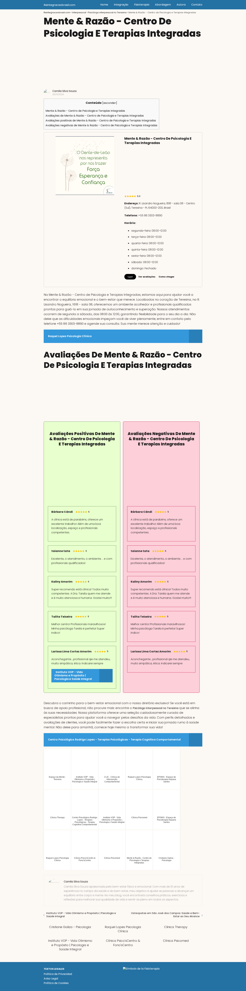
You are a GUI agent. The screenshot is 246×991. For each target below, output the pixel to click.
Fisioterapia (141, 5)
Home (104, 5)
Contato (196, 5)
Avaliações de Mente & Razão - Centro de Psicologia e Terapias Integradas (95, 116)
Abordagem (163, 5)
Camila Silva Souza (64, 91)
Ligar (130, 276)
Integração (121, 5)
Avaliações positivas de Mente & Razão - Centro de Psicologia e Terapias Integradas (101, 120)
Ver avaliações (146, 276)
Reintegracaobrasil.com (59, 5)
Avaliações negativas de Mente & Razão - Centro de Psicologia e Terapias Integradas (101, 125)
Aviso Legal (51, 978)
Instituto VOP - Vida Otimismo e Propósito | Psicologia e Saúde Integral (81, 914)
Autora (181, 5)
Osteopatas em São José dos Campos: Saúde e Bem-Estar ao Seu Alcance (165, 914)
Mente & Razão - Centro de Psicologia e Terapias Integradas (85, 111)
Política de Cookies (56, 983)
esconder (109, 103)
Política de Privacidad (58, 974)
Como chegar (166, 276)
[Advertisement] (123, 64)
